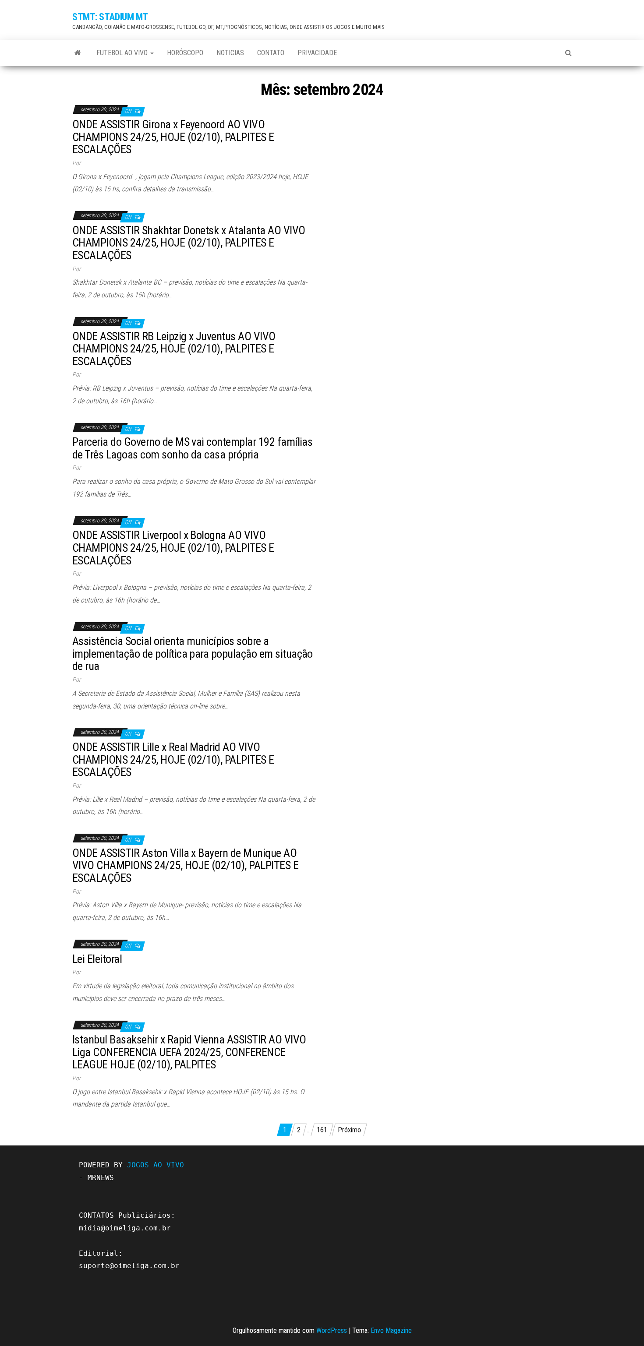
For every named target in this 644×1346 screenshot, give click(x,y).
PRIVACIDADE (317, 53)
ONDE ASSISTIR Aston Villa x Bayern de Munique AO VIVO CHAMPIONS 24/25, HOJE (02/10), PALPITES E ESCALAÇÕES (185, 865)
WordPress (331, 1330)
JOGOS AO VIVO (155, 1165)
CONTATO (270, 53)
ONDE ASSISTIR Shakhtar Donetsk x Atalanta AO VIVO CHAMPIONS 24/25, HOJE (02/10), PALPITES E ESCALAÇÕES (188, 243)
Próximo (349, 1130)
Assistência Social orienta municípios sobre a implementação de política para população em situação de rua (192, 653)
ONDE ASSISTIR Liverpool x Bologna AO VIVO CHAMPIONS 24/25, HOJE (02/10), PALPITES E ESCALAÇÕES (173, 548)
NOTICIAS (230, 53)
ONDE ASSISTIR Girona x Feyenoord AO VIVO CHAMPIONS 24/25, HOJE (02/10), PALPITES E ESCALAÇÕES (173, 137)
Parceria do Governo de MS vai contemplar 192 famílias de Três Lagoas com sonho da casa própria (192, 448)
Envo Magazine (391, 1330)
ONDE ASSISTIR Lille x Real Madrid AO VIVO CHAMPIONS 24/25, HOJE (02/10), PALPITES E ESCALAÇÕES (173, 759)
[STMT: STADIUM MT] (78, 53)
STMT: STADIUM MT (110, 16)
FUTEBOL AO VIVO (122, 53)
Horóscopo (185, 53)
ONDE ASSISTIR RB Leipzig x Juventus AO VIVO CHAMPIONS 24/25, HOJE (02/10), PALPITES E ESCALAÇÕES (174, 349)
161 (322, 1130)
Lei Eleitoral (97, 958)
